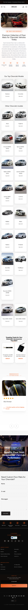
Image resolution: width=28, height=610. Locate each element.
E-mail (3, 491)
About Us (2, 549)
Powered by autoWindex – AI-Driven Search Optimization (16, 604)
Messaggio (4, 499)
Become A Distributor (18, 566)
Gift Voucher (3, 569)
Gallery (15, 551)
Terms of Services (4, 556)
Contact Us (16, 556)
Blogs (2, 564)
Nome (3, 484)
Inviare (5, 513)
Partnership (16, 549)
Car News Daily (17, 564)
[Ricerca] (5, 7)
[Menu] (1, 7)
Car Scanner (3, 566)
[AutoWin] (14, 7)
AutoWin (7, 604)
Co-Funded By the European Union (14, 535)
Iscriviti (14, 585)
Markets (2, 551)
